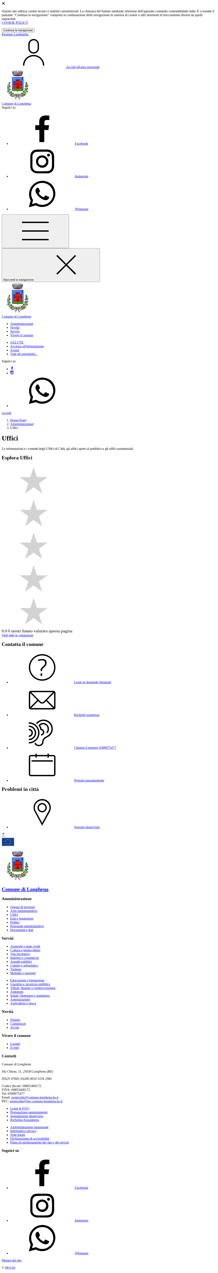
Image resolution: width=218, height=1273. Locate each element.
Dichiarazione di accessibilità (29, 1138)
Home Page (18, 420)
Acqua (14, 350)
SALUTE (17, 342)
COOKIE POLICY (15, 22)
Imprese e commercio (24, 958)
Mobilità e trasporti (23, 973)
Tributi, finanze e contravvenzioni (32, 988)
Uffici (14, 914)
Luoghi (15, 1044)
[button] (21, 324)
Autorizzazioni (20, 999)
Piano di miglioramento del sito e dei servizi (39, 1142)
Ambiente (16, 992)
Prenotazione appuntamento (28, 1112)
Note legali (17, 1135)
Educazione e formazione (27, 980)
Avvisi (14, 1027)
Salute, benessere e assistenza (30, 995)
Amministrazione (21, 424)
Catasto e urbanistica (24, 965)
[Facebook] (12, 369)
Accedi (6, 413)
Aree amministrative (23, 911)
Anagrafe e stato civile (25, 946)
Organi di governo (22, 907)
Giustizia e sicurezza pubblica (30, 984)
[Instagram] (12, 373)
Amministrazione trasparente (29, 1127)
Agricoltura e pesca (23, 1003)
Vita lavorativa (20, 954)
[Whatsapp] (42, 406)
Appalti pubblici (21, 961)
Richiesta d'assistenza (24, 1120)
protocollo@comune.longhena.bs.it (34, 1097)
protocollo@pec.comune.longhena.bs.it (36, 1101)
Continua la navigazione (18, 30)
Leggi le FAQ (19, 1108)
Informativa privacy (23, 1131)
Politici (15, 922)
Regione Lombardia (15, 34)
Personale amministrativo (27, 926)
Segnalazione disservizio (26, 1116)
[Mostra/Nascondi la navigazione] (35, 231)
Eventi (14, 1047)
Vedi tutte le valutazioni (17, 635)
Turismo (15, 969)
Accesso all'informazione (27, 346)
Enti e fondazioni (21, 918)
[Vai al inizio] (3, 835)
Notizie (15, 1020)
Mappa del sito (12, 1260)
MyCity (10, 1267)
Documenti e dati (21, 930)
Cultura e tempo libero (25, 950)
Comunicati (18, 1023)
